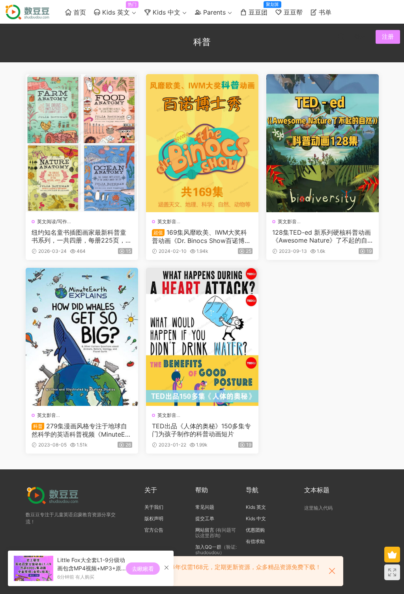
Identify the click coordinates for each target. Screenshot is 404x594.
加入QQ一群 (208, 547)
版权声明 (153, 518)
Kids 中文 (165, 12)
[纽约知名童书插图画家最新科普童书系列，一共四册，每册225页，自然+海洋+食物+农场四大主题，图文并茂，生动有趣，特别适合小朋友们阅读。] (82, 143)
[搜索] (341, 36)
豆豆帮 (292, 12)
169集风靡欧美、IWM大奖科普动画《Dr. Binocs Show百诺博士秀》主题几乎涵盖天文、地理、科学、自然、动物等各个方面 (201, 236)
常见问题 (204, 507)
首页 (78, 12)
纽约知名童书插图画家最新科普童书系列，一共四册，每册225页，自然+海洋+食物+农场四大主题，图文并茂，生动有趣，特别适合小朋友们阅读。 (82, 236)
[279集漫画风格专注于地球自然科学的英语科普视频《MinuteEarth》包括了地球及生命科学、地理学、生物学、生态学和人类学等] (82, 337)
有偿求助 (255, 541)
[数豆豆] (28, 12)
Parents (213, 12)
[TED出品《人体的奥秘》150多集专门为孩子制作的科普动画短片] (202, 337)
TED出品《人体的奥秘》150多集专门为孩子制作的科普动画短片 (201, 430)
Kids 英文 (117, 9)
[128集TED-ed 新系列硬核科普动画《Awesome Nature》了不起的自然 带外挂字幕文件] (322, 143)
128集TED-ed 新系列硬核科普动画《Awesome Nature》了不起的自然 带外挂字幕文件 (321, 236)
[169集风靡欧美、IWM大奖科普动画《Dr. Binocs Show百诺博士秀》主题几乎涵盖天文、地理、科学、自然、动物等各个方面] (202, 143)
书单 (324, 12)
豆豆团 (259, 9)
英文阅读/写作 (52, 221)
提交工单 (204, 518)
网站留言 (204, 530)
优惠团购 (255, 530)
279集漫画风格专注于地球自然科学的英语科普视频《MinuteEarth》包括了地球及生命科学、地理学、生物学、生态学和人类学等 (81, 430)
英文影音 (166, 221)
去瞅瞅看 (143, 568)
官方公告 (153, 530)
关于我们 (153, 507)
